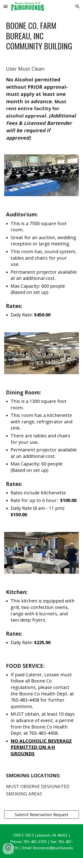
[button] (5, 6)
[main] (41, 35)
